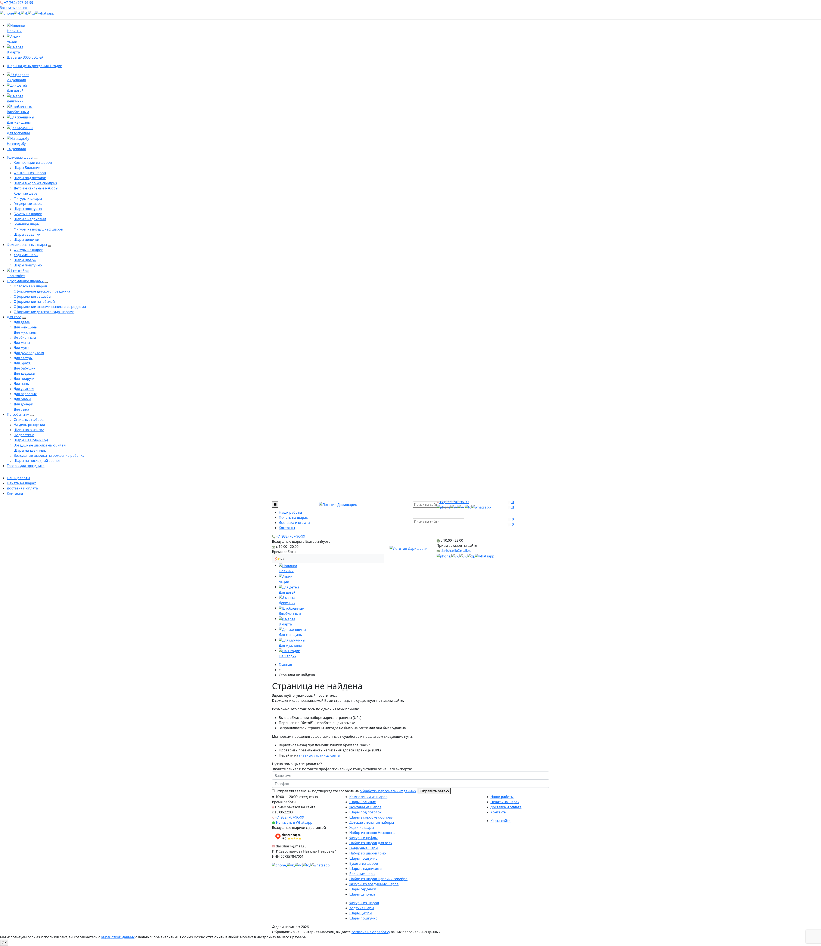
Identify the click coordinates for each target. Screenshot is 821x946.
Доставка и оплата (22, 488)
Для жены (22, 342)
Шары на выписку (29, 429)
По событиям (18, 414)
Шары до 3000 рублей (25, 57)
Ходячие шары (26, 193)
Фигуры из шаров (28, 249)
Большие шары (27, 224)
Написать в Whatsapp (293, 822)
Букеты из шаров (28, 213)
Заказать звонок (14, 7)
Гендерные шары (28, 203)
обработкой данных (117, 937)
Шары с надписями (30, 219)
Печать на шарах (21, 483)
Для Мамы (22, 399)
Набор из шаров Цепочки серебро (378, 879)
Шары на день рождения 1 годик (34, 66)
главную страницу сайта (319, 755)
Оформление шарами (25, 281)
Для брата (22, 363)
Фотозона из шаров (30, 286)
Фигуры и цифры (28, 198)
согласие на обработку (370, 932)
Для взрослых (25, 394)
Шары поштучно (28, 208)
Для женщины (25, 327)
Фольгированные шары (27, 244)
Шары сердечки (27, 234)
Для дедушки (24, 373)
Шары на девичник (30, 450)
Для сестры (23, 358)
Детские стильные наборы (36, 188)
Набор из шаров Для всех (370, 843)
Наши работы (18, 478)
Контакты (15, 493)
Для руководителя (29, 352)
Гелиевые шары (20, 157)
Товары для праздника (25, 465)
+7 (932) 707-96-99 (18, 2)
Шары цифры (25, 260)
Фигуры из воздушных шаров (38, 229)
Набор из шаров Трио (367, 853)
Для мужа (22, 347)
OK (4, 942)
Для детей (22, 322)
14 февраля (16, 148)
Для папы (22, 383)
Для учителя (24, 388)
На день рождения (29, 424)
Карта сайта (500, 820)
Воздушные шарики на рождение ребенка (49, 455)
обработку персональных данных (388, 791)
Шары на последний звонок (37, 460)
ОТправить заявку (434, 791)
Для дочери (23, 404)
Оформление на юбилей (34, 301)
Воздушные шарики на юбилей (40, 445)
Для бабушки (24, 368)
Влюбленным (25, 337)
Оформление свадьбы (32, 296)
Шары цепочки (26, 239)
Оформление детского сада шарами (44, 311)
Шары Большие (27, 167)
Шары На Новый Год (31, 440)
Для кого (14, 317)
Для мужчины (25, 332)
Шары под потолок (30, 178)
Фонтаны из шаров (30, 172)
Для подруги (24, 378)
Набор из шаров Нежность (372, 832)
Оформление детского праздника (42, 291)
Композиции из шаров (33, 162)
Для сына (21, 409)
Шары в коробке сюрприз (35, 183)
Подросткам (24, 435)
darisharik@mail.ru (456, 550)
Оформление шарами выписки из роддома (50, 306)
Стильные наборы (29, 419)
